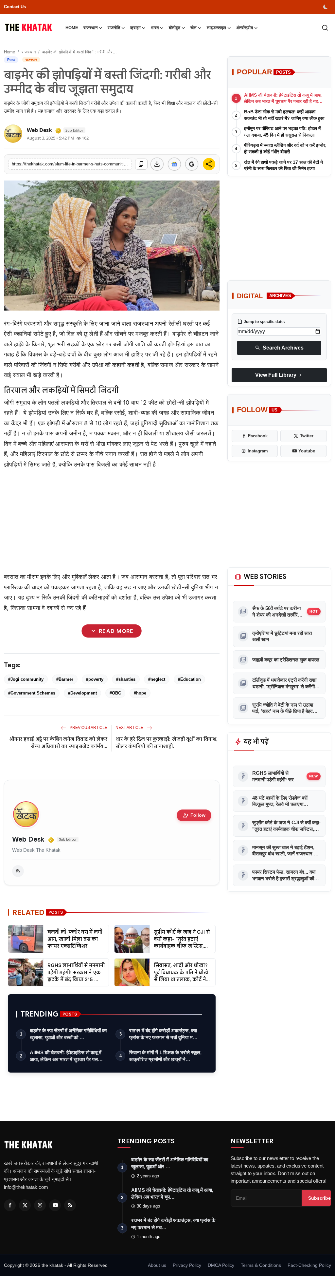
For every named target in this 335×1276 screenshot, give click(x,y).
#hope (140, 693)
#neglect (156, 679)
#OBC (115, 693)
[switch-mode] (326, 7)
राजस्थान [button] (90, 27)
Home (71, 27)
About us (157, 1265)
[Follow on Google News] (174, 164)
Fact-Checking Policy (309, 1265)
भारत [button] (155, 27)
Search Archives (279, 348)
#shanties (125, 679)
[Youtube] (55, 1205)
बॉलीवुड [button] (174, 27)
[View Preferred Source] (191, 164)
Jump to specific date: (261, 322)
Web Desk (28, 839)
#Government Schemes (31, 693)
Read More (111, 631)
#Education (189, 679)
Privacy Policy (187, 1265)
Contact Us (15, 6)
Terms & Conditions (261, 1265)
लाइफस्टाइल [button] (216, 27)
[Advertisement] (112, 520)
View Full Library (279, 375)
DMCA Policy (221, 1265)
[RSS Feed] (18, 871)
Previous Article (88, 727)
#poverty (94, 679)
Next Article (129, 727)
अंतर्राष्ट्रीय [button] (244, 27)
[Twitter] (25, 1205)
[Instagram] (40, 1205)
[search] (325, 28)
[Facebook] (10, 1205)
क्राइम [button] (135, 27)
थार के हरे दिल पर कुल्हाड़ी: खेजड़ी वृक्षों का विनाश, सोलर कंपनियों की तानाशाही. (166, 742)
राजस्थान (29, 51)
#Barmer (64, 679)
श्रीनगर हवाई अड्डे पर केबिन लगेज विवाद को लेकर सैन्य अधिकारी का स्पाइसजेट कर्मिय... (58, 742)
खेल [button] (193, 27)
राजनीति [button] (114, 27)
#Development (82, 693)
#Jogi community (26, 679)
